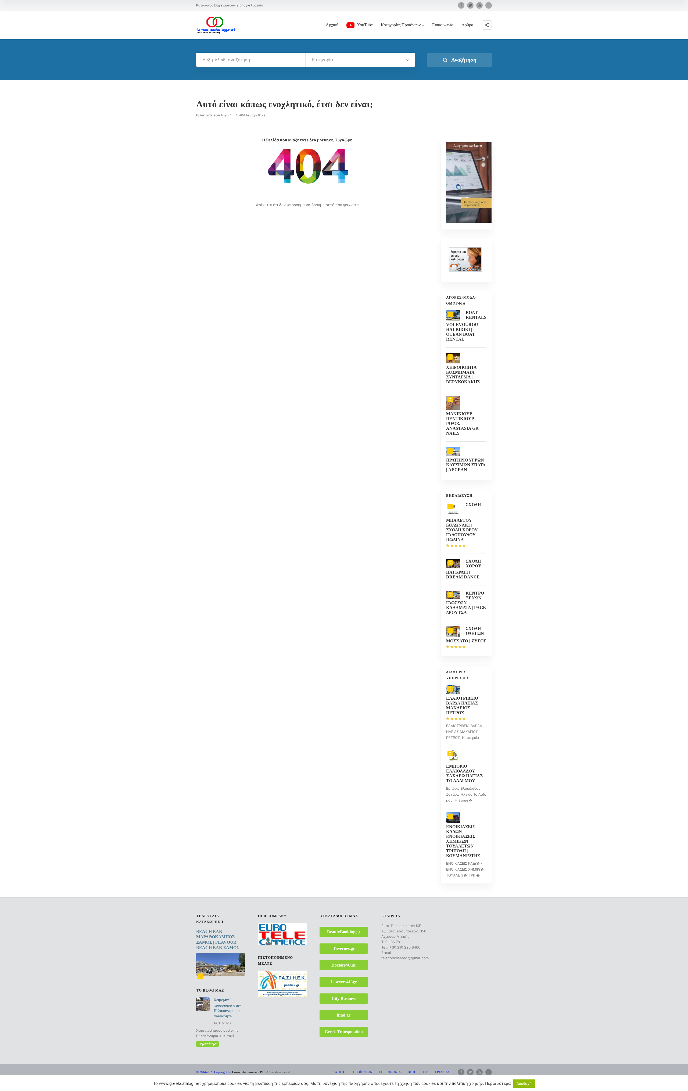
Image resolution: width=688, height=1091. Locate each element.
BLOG (412, 1072)
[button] (487, 25)
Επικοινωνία (442, 25)
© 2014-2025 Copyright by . (231, 1072)
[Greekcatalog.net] (216, 25)
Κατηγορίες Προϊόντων (401, 25)
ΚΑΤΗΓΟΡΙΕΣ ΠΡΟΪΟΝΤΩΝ (352, 1072)
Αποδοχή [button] (524, 1083)
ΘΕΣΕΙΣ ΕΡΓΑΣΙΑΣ (436, 1072)
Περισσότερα (207, 1044)
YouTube (365, 25)
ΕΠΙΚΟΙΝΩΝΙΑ (390, 1072)
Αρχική (332, 25)
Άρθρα (467, 25)
